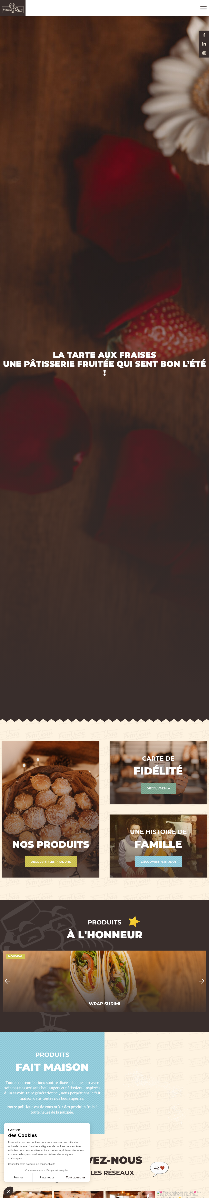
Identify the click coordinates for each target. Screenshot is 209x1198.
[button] (7, 981)
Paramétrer (47, 1177)
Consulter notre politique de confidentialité (31, 1164)
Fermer (18, 1177)
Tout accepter (75, 1177)
